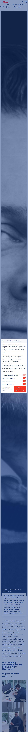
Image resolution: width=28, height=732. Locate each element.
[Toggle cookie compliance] (24, 378)
